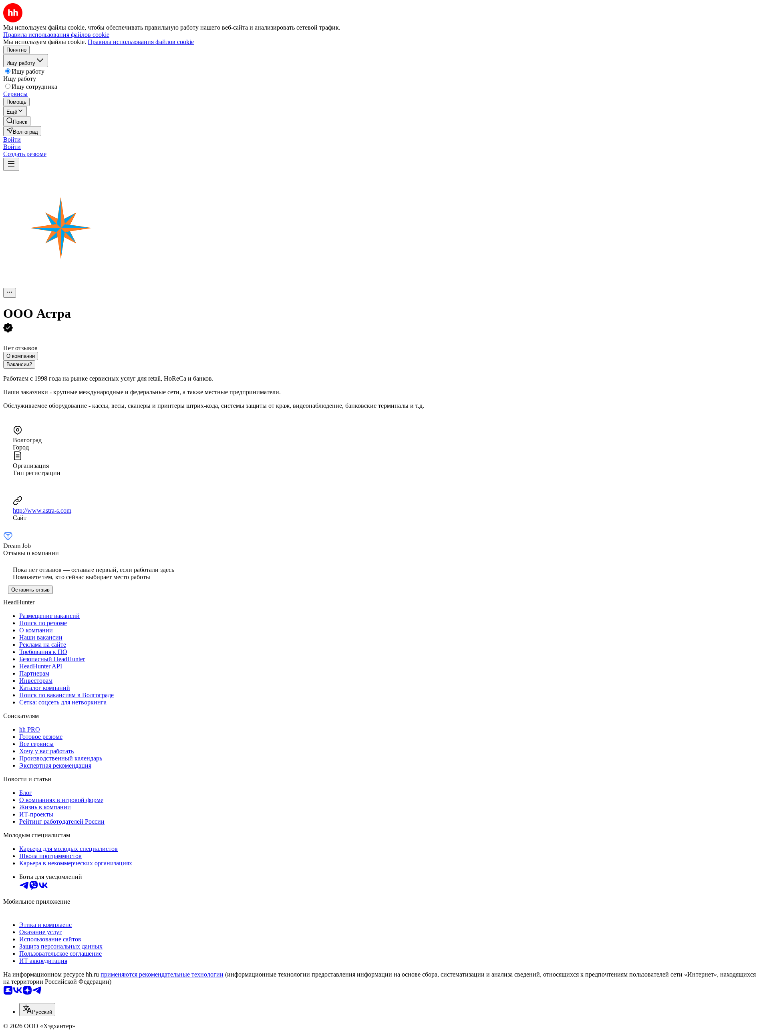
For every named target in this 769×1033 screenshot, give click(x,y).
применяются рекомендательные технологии (162, 974)
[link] (16, 121)
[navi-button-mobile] (11, 164)
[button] (12, 139)
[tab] (20, 356)
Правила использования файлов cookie (141, 41)
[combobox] (37, 1009)
